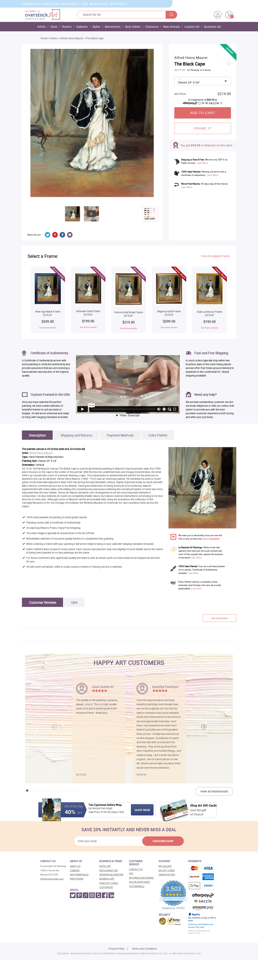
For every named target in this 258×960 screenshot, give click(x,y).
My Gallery (165, 866)
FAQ (131, 873)
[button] (203, 727)
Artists (41, 27)
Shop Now (142, 810)
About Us (75, 866)
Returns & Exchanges (141, 877)
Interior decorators (111, 874)
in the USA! (196, 588)
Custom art (106, 887)
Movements (113, 27)
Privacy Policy (116, 948)
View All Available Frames (215, 256)
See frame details (47, 327)
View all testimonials (214, 791)
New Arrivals (171, 27)
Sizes (53, 27)
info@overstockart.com (51, 878)
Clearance (151, 27)
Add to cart (202, 113)
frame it (202, 128)
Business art (106, 878)
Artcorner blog (79, 874)
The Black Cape (95, 38)
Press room (76, 878)
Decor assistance (139, 882)
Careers (75, 870)
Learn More (202, 163)
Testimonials (136, 886)
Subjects (82, 27)
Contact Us (136, 869)
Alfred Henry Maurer (71, 38)
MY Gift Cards (167, 870)
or (212, 103)
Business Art (212, 27)
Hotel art (105, 866)
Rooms (67, 27)
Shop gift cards (108, 883)
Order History (167, 874)
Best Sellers (133, 27)
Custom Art (192, 27)
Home (44, 38)
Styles (96, 27)
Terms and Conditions (144, 948)
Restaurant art (108, 870)
